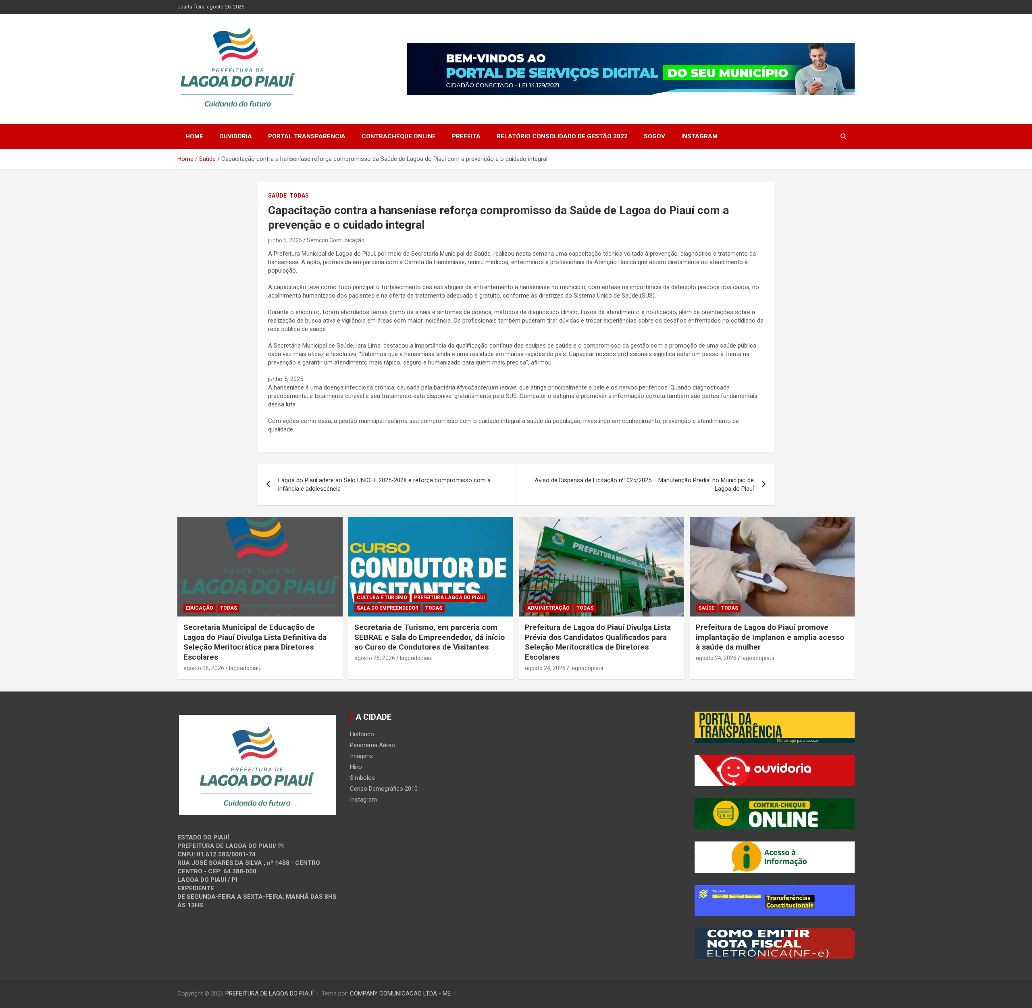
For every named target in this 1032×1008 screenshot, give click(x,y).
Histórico (362, 734)
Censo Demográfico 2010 (384, 788)
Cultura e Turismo (382, 597)
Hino (356, 767)
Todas (299, 195)
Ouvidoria (235, 136)
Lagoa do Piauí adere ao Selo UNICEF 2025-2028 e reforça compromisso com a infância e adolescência (384, 484)
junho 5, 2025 (285, 240)
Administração (548, 608)
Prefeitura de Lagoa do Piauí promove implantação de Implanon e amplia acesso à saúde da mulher (770, 637)
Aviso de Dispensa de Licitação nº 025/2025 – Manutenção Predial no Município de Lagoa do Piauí (644, 484)
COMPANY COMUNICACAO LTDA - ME (400, 993)
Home (194, 136)
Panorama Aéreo (372, 745)
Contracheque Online (399, 136)
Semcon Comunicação (335, 240)
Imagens (361, 756)
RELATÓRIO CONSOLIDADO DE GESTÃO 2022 (562, 136)
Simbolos (362, 777)
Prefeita (466, 136)
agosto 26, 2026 (203, 668)
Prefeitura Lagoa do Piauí (449, 597)
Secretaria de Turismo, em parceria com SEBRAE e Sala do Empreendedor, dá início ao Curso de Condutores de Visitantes (429, 637)
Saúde (277, 195)
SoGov (654, 136)
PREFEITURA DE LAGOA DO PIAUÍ (269, 993)
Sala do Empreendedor (387, 608)
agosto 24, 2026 (545, 668)
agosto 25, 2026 (374, 658)
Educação (199, 608)
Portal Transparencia (306, 136)
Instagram (699, 136)
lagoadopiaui (245, 668)
